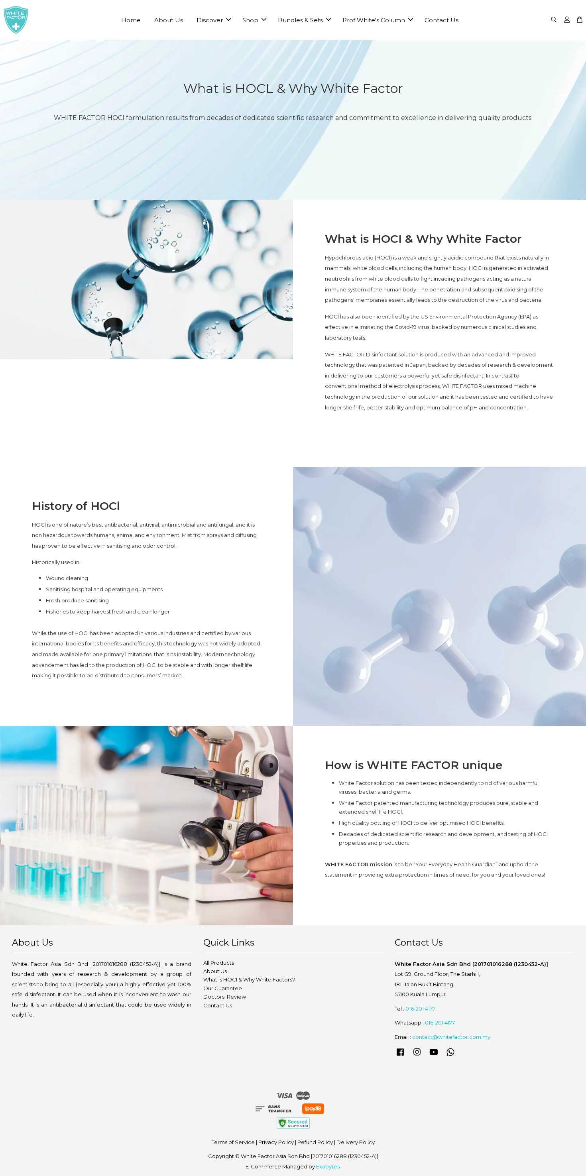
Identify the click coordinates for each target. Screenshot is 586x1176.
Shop (250, 20)
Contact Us (441, 20)
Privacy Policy (276, 1142)
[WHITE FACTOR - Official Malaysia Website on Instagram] (417, 1055)
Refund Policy (315, 1142)
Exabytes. (328, 1166)
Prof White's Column (373, 20)
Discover (210, 20)
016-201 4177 (420, 1008)
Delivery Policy (355, 1142)
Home (131, 20)
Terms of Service (233, 1142)
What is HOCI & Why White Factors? (249, 979)
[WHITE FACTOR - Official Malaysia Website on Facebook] (400, 1055)
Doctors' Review (224, 996)
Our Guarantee (222, 988)
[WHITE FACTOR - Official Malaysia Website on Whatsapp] (450, 1055)
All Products (218, 963)
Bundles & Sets (300, 20)
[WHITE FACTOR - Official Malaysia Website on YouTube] (433, 1055)
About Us (168, 20)
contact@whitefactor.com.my (451, 1037)
